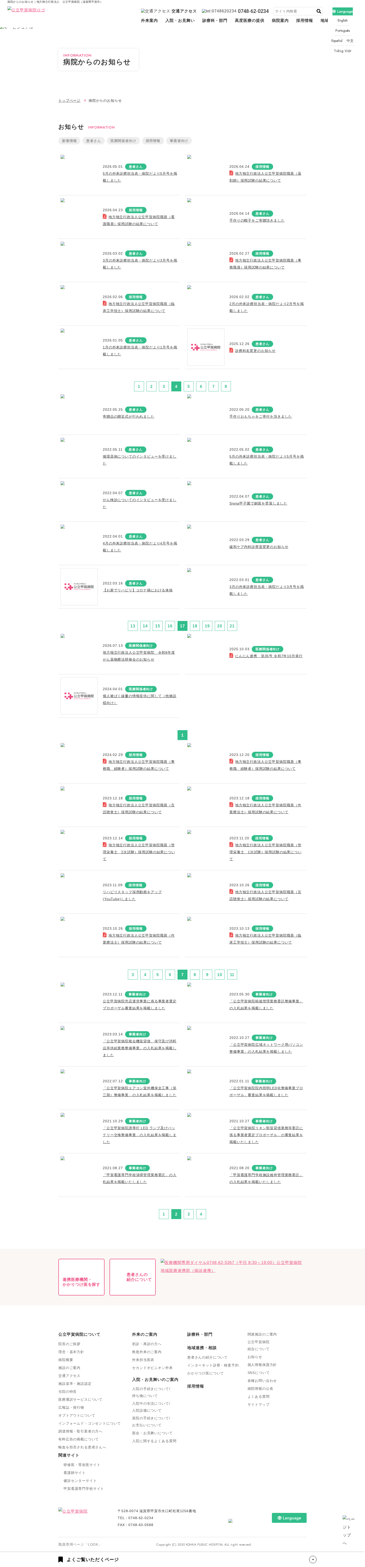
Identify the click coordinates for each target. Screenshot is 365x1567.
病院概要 (65, 1360)
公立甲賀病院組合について (259, 1345)
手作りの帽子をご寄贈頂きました (257, 220)
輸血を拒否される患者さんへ (82, 1447)
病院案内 (280, 20)
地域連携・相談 (202, 1348)
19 (207, 626)
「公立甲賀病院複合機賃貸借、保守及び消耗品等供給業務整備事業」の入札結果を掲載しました (140, 1048)
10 (219, 975)
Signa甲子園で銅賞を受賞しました (258, 503)
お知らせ (255, 1357)
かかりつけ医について (205, 1373)
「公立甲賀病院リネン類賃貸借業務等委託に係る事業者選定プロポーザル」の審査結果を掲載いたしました (266, 1135)
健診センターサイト (80, 1481)
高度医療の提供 (249, 20)
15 (157, 626)
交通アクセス (184, 11)
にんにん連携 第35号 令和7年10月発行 (268, 656)
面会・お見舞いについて (152, 1433)
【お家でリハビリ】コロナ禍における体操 (138, 590)
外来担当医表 (143, 1360)
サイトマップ (259, 1404)
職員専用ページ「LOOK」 (80, 1544)
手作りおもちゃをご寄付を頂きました (260, 416)
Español (336, 40)
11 (232, 975)
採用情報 (304, 20)
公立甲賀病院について (79, 1334)
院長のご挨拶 (69, 1344)
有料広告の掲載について (78, 1439)
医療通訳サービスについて (80, 1399)
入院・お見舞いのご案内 (155, 1379)
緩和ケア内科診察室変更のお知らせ (258, 547)
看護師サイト (75, 1473)
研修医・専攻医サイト (82, 1465)
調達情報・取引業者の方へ (80, 1431)
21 (232, 626)
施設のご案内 (69, 1368)
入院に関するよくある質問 (154, 1441)
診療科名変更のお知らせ (255, 351)
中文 (350, 40)
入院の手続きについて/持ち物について (151, 1392)
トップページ (69, 100)
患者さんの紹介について (207, 1357)
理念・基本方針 (71, 1352)
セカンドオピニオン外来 (152, 1368)
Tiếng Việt (342, 50)
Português (342, 30)
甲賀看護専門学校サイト (84, 1489)
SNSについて (259, 1373)
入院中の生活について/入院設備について (151, 1406)
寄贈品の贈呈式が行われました (128, 416)
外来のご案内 (144, 1334)
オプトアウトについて (76, 1415)
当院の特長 (67, 1392)
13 (132, 626)
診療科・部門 (215, 20)
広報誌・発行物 (71, 1407)
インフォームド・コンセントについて (89, 1423)
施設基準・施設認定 (75, 1384)
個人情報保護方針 (262, 1365)
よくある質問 (259, 1396)
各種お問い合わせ (262, 1381)
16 (170, 626)
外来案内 (149, 20)
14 (145, 626)
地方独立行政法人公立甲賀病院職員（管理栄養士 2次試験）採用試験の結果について (139, 852)
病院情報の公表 (260, 1389)
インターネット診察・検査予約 (213, 1365)
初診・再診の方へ (147, 1344)
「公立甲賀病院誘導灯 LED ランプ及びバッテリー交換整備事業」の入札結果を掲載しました (140, 1135)
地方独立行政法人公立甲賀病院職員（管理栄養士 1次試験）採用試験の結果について (265, 852)
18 (194, 626)
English (343, 20)
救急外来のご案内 (147, 1352)
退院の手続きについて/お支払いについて (151, 1421)
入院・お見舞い (180, 20)
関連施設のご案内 (262, 1334)
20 (219, 626)
